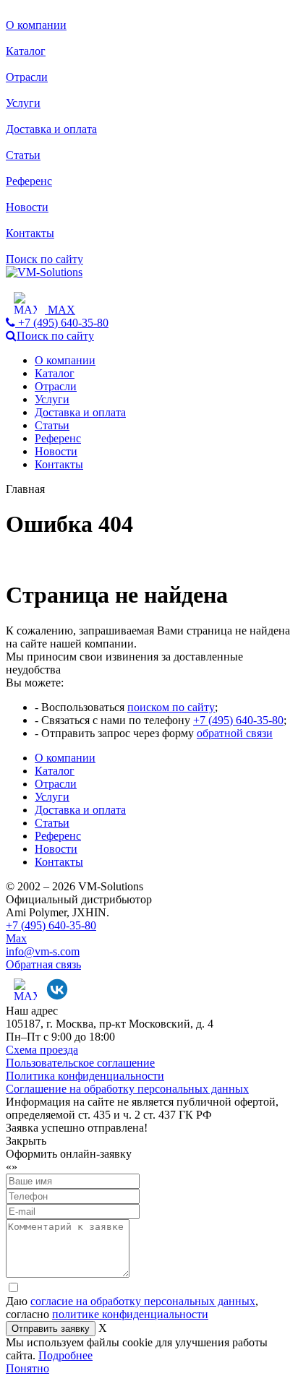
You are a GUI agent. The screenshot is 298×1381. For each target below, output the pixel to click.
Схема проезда (42, 1050)
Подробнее (65, 1355)
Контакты (30, 233)
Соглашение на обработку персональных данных (127, 1089)
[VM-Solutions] (44, 272)
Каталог (26, 51)
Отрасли (27, 77)
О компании (36, 25)
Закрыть (26, 1141)
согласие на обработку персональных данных (142, 1301)
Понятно (27, 1368)
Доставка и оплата (51, 129)
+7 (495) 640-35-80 (238, 720)
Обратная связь (43, 964)
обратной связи (235, 733)
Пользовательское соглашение (80, 1063)
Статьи (23, 155)
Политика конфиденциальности (85, 1076)
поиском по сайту (171, 707)
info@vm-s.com (43, 951)
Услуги (23, 103)
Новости (27, 207)
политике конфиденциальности (130, 1314)
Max (16, 938)
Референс (29, 181)
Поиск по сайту (44, 259)
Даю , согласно (132, 1307)
